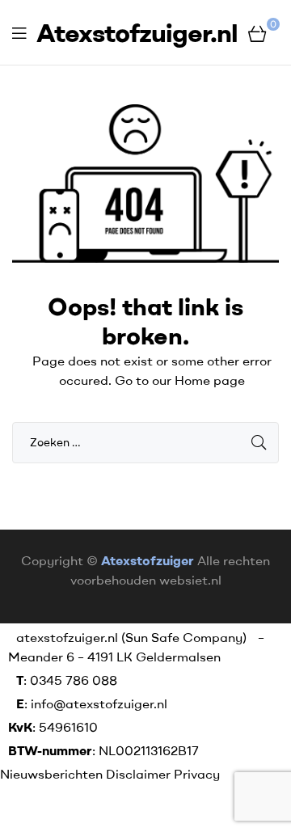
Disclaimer (138, 774)
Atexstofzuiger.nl (137, 32)
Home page (210, 380)
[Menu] (19, 32)
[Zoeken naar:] (145, 441)
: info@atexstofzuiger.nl (91, 703)
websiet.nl (190, 580)
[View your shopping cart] (257, 32)
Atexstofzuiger (147, 560)
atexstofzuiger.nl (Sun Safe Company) (131, 637)
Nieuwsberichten (53, 774)
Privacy (197, 774)
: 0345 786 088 (66, 680)
